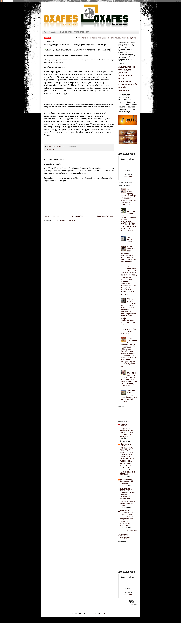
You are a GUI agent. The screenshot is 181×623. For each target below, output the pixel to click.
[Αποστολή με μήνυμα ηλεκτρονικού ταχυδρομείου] (69, 146)
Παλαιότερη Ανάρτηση (105, 216)
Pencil (47, 149)
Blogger (107, 613)
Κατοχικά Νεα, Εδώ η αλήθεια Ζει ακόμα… (127, 489)
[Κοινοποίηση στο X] (72, 146)
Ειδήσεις (123, 424)
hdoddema (92, 613)
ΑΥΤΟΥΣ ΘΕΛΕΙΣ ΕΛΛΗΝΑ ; (131, 239)
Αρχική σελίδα (50, 32)
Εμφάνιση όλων (132, 530)
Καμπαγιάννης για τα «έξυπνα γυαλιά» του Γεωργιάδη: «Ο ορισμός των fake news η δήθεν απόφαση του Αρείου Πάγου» (127, 518)
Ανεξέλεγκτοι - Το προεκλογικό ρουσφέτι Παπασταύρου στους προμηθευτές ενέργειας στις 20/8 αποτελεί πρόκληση (104, 38)
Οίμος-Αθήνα (125, 444)
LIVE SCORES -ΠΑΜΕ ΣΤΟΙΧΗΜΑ (74, 32)
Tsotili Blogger (126, 479)
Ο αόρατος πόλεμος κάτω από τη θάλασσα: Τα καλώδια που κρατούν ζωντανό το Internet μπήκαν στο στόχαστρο (127, 498)
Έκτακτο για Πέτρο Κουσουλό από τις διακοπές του (128, 331)
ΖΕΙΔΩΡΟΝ (124, 511)
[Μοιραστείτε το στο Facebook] (74, 146)
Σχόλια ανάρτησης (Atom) (65, 220)
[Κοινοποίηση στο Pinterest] (75, 146)
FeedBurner (127, 177)
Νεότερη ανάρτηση (52, 216)
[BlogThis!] (71, 146)
